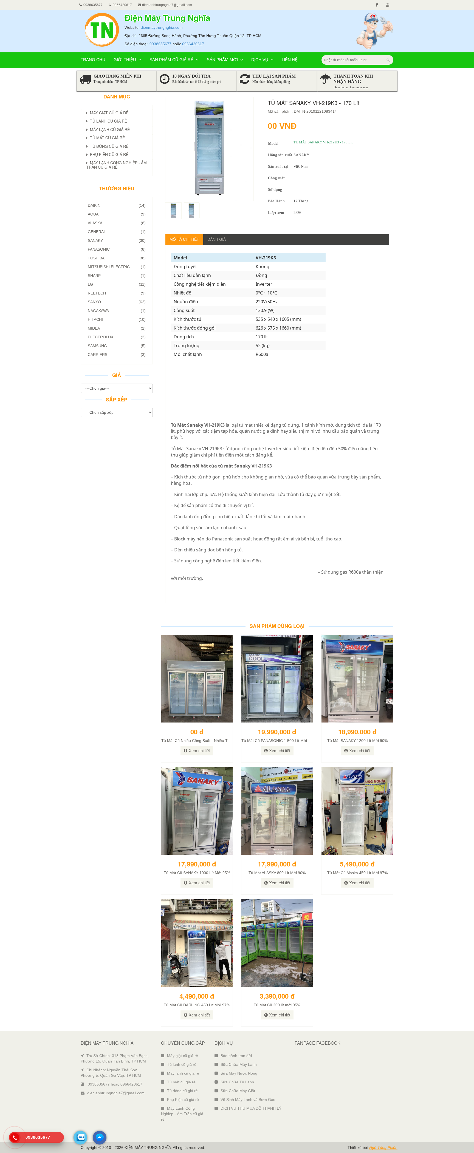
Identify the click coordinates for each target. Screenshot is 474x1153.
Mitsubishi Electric (117, 267)
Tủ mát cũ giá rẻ (181, 1082)
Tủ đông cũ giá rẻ (182, 1091)
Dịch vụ (260, 59)
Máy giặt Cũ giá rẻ (108, 112)
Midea (117, 328)
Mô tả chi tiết (184, 239)
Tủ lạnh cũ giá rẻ (181, 1064)
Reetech (117, 293)
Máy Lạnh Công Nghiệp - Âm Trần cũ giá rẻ (182, 1113)
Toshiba (117, 258)
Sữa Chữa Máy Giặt (238, 1091)
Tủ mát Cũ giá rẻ (106, 137)
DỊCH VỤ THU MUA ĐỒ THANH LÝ (251, 1108)
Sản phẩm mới (223, 59)
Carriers (117, 354)
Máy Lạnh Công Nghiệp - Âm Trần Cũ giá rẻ (116, 164)
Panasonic (117, 249)
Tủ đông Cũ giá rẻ (108, 146)
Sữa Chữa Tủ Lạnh (237, 1082)
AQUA (117, 214)
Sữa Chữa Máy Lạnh (239, 1064)
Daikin (117, 205)
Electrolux (117, 337)
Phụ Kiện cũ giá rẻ (183, 1099)
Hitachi (117, 319)
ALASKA (117, 223)
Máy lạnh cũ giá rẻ (183, 1073)
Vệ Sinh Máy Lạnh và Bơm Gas (248, 1099)
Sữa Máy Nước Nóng (239, 1073)
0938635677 (160, 44)
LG (117, 284)
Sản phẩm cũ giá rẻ (171, 59)
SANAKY (117, 240)
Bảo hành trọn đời (236, 1055)
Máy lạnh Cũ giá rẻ (109, 129)
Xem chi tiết (199, 750)
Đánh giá (216, 239)
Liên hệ (290, 59)
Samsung (117, 346)
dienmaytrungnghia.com (162, 27)
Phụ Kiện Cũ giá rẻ (108, 154)
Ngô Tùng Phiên (383, 1147)
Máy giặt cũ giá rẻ (182, 1055)
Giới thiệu (125, 59)
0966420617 (193, 44)
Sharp (117, 275)
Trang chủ (93, 59)
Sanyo (117, 302)
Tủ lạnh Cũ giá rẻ (107, 121)
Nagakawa (117, 310)
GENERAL (117, 232)
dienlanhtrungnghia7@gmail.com (166, 5)
